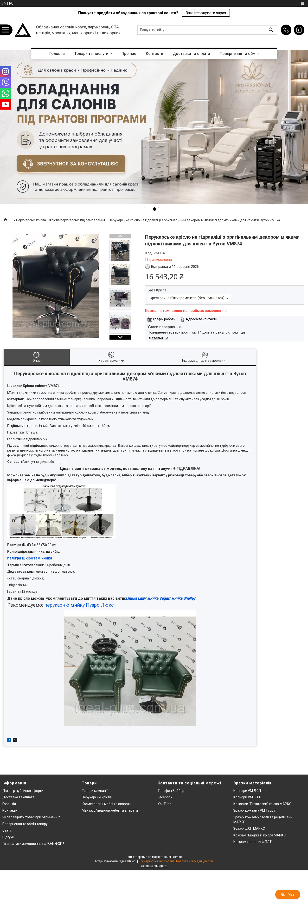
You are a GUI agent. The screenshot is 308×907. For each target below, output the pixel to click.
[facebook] (9, 741)
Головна (57, 53)
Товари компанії (95, 791)
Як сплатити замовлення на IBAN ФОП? (33, 844)
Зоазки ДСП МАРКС (249, 828)
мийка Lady (136, 598)
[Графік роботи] (299, 30)
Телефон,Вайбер (171, 791)
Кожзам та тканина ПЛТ (252, 842)
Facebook (165, 797)
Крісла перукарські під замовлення (77, 220)
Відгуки (8, 837)
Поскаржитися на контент (156, 861)
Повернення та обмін (239, 53)
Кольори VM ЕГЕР (247, 797)
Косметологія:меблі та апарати (106, 804)
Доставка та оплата (191, 53)
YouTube (164, 804)
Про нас (129, 53)
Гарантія (9, 804)
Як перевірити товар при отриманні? (31, 817)
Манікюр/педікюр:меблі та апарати (110, 810)
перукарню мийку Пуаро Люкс (79, 605)
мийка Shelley (183, 598)
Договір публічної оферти (22, 791)
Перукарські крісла (31, 220)
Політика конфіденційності (194, 861)
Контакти (154, 53)
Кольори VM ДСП (247, 791)
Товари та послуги (91, 53)
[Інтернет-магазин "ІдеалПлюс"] (22, 30)
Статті (7, 830)
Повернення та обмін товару (25, 824)
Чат (291, 894)
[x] (15, 741)
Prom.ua (177, 857)
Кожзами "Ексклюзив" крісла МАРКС (262, 804)
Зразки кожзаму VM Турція (254, 810)
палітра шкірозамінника (29, 558)
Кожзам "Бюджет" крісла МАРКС (259, 835)
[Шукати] (271, 30)
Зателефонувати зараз (206, 13)
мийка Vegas (159, 598)
